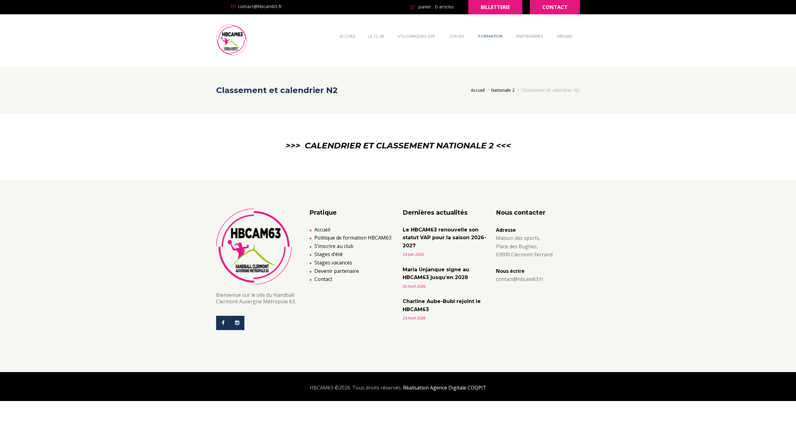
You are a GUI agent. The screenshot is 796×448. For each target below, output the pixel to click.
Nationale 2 (503, 90)
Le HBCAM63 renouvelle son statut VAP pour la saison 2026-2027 (444, 238)
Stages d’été (328, 254)
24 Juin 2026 (413, 254)
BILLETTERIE (495, 7)
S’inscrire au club (334, 246)
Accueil (347, 36)
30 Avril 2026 (414, 286)
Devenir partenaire (336, 271)
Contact (323, 279)
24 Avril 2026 (414, 318)
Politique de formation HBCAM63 (352, 237)
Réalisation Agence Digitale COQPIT (444, 387)
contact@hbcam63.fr (260, 6)
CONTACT (554, 7)
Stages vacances (333, 262)
